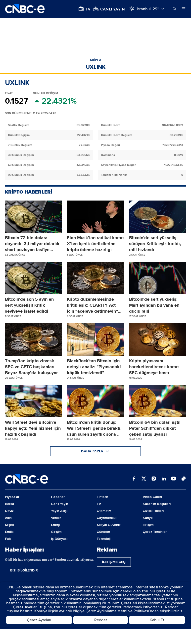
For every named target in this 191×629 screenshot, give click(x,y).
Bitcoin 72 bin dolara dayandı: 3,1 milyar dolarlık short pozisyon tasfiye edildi (32, 244)
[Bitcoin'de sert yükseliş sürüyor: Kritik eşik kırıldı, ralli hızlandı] (157, 217)
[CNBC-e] (25, 9)
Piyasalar (12, 497)
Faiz (8, 539)
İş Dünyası (59, 539)
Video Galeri (152, 497)
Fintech (102, 497)
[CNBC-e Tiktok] (183, 479)
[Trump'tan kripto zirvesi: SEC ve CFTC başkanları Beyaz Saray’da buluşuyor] (33, 339)
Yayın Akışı (59, 511)
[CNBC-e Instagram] (153, 479)
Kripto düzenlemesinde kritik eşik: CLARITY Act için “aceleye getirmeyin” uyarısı (92, 305)
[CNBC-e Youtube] (173, 479)
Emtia (9, 532)
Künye (148, 518)
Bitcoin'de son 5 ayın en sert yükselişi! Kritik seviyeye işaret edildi (29, 305)
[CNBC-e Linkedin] (163, 479)
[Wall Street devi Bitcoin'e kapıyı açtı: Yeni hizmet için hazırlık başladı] (33, 401)
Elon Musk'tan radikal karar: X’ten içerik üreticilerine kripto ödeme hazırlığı (95, 243)
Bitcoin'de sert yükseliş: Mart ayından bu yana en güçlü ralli (154, 305)
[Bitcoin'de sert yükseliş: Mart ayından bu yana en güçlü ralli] (157, 278)
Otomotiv (104, 511)
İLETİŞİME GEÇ (114, 562)
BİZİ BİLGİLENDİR (24, 570)
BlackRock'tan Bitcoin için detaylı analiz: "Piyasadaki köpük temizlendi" (94, 366)
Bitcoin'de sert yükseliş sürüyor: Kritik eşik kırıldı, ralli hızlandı (155, 243)
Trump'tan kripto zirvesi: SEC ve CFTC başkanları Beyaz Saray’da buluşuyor (31, 366)
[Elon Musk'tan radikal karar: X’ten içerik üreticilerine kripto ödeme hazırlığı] (95, 217)
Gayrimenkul (106, 518)
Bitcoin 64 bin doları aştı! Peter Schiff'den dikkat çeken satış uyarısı (155, 428)
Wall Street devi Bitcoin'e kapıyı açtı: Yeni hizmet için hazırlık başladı (33, 428)
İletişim (148, 525)
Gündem (103, 532)
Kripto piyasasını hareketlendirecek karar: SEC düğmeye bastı (154, 366)
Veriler (56, 518)
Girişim (56, 532)
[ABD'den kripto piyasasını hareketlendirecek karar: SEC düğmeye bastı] (157, 339)
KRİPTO (95, 60)
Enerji (55, 525)
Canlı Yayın (59, 504)
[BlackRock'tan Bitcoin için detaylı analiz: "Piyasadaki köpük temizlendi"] (95, 339)
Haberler (58, 497)
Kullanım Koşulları (157, 504)
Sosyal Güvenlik (109, 525)
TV (99, 504)
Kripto (9, 525)
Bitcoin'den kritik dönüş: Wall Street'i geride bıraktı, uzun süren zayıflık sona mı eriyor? (94, 428)
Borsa (9, 504)
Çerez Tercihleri (155, 532)
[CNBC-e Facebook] (133, 479)
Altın (8, 518)
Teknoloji (103, 539)
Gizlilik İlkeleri (153, 511)
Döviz (9, 511)
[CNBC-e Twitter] (143, 479)
